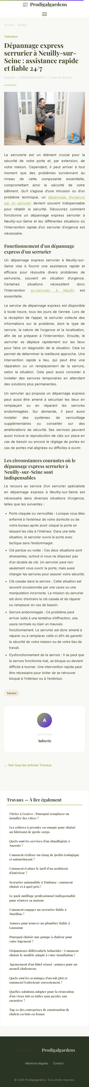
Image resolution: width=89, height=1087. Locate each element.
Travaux (22, 25)
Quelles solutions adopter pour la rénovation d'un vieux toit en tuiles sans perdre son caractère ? (41, 996)
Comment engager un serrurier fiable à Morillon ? (37, 912)
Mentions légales (36, 1063)
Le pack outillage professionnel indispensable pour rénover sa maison (42, 898)
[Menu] (44, 14)
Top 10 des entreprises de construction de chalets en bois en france (39, 1012)
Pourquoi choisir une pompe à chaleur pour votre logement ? (40, 939)
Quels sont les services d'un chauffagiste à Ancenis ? (39, 843)
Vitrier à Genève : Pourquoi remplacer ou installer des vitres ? (39, 816)
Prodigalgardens (44, 4)
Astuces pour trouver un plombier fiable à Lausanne (39, 925)
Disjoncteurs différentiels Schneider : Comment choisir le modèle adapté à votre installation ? (43, 953)
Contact (58, 1063)
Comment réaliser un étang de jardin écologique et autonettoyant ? (44, 857)
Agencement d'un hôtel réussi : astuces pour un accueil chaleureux (43, 966)
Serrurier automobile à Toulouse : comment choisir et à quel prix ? (41, 884)
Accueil (8, 25)
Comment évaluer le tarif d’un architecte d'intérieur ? (38, 870)
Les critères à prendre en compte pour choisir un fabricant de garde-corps (42, 829)
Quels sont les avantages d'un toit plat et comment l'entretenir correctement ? (38, 980)
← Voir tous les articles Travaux (28, 765)
